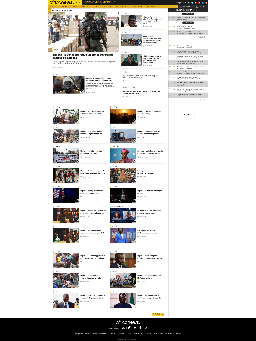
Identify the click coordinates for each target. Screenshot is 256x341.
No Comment (121, 7)
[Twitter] (129, 328)
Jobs (155, 334)
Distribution (138, 334)
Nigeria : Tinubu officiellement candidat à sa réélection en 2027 (99, 79)
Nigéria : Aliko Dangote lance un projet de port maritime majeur (92, 297)
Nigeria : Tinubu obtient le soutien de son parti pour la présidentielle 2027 (149, 297)
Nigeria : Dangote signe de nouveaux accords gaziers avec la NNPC (148, 132)
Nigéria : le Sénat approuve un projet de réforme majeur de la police (83, 56)
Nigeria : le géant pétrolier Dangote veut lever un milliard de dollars (152, 20)
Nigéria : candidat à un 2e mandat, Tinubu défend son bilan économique (152, 59)
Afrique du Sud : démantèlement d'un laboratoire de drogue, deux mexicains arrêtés (191, 72)
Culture (84, 7)
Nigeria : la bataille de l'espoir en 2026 (149, 192)
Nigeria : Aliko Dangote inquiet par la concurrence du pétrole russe (149, 257)
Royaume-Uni (116, 147)
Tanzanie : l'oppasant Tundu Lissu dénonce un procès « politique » (191, 18)
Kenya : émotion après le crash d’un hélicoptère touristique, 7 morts (187, 27)
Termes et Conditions (99, 334)
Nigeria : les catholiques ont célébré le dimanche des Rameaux (92, 112)
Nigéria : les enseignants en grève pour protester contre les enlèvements (152, 40)
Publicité (148, 334)
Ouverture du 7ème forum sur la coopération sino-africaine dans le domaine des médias (190, 57)
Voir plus (188, 114)
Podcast (150, 7)
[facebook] (140, 328)
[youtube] (124, 328)
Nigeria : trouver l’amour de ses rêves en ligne (149, 112)
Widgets (169, 334)
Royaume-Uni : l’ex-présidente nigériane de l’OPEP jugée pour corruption (150, 152)
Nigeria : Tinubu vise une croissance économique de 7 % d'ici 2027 (92, 232)
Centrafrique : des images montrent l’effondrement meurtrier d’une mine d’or (189, 78)
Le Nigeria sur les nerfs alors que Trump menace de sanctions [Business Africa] (149, 212)
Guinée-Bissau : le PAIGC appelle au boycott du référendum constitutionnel (190, 62)
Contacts (113, 334)
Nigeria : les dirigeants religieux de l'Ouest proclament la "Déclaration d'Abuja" (189, 95)
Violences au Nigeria (129, 88)
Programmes (136, 7)
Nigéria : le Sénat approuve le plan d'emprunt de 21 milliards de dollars (93, 257)
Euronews (178, 334)
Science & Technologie (102, 7)
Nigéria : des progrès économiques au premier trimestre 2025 (91, 277)
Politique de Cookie (124, 334)
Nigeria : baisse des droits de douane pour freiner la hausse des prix (140, 77)
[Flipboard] (135, 328)
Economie (63, 7)
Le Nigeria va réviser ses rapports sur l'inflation (147, 172)
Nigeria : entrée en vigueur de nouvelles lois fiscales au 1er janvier (93, 212)
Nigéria (56, 49)
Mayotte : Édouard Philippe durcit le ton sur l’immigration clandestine (190, 46)
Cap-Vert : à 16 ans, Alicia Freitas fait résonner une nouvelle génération (190, 90)
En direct (187, 7)
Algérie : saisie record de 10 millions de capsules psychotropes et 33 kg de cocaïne (190, 32)
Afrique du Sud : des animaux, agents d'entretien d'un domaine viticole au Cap (189, 52)
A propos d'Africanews (82, 334)
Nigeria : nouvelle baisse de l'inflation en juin (149, 277)
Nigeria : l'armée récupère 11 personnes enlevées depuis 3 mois (92, 172)
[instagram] (145, 328)
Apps (161, 334)
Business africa (117, 206)
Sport (74, 7)
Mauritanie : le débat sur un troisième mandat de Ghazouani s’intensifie (190, 67)
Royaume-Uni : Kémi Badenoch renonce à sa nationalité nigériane (147, 232)
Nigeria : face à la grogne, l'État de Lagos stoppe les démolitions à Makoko (91, 132)
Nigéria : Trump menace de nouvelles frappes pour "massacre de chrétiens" (91, 192)
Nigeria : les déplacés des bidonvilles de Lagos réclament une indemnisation (92, 152)
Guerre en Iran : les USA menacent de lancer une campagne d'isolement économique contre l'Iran (190, 84)
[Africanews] (61, 2)
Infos (52, 7)
